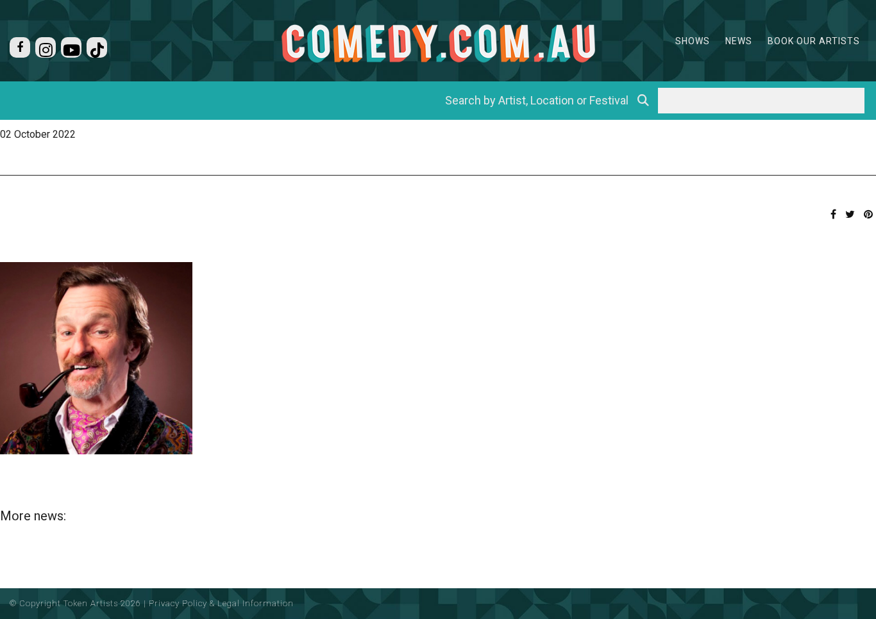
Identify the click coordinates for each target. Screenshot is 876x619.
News (738, 41)
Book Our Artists (814, 41)
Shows (692, 41)
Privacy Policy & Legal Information (221, 603)
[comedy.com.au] (438, 43)
